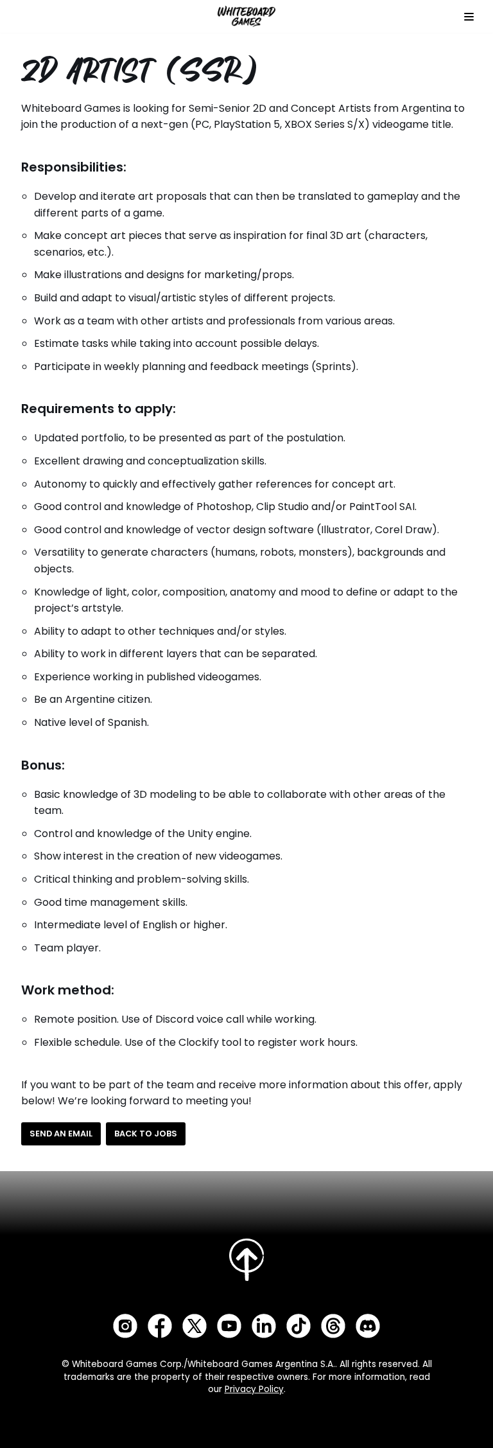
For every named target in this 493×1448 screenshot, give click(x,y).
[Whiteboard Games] (246, 16)
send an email (61, 1133)
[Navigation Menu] (468, 16)
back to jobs (145, 1133)
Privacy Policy (254, 1389)
